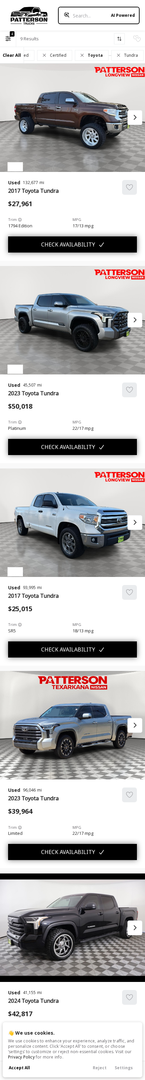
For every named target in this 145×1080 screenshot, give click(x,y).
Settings (124, 1068)
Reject (100, 1068)
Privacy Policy (21, 1057)
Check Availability (68, 244)
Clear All (12, 55)
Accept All (19, 1068)
